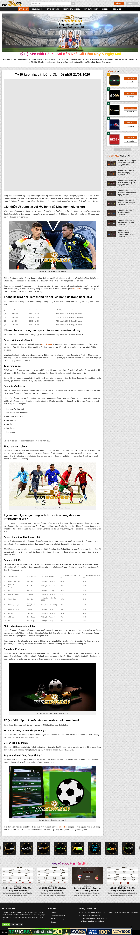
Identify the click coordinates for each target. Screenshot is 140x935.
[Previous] (6, 877)
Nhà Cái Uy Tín (37, 9)
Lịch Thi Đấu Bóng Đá (71, 9)
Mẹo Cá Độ (117, 9)
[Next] (134, 877)
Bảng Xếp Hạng (53, 9)
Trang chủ (23, 9)
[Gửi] (73, 3)
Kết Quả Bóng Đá (91, 9)
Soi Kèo (105, 9)
